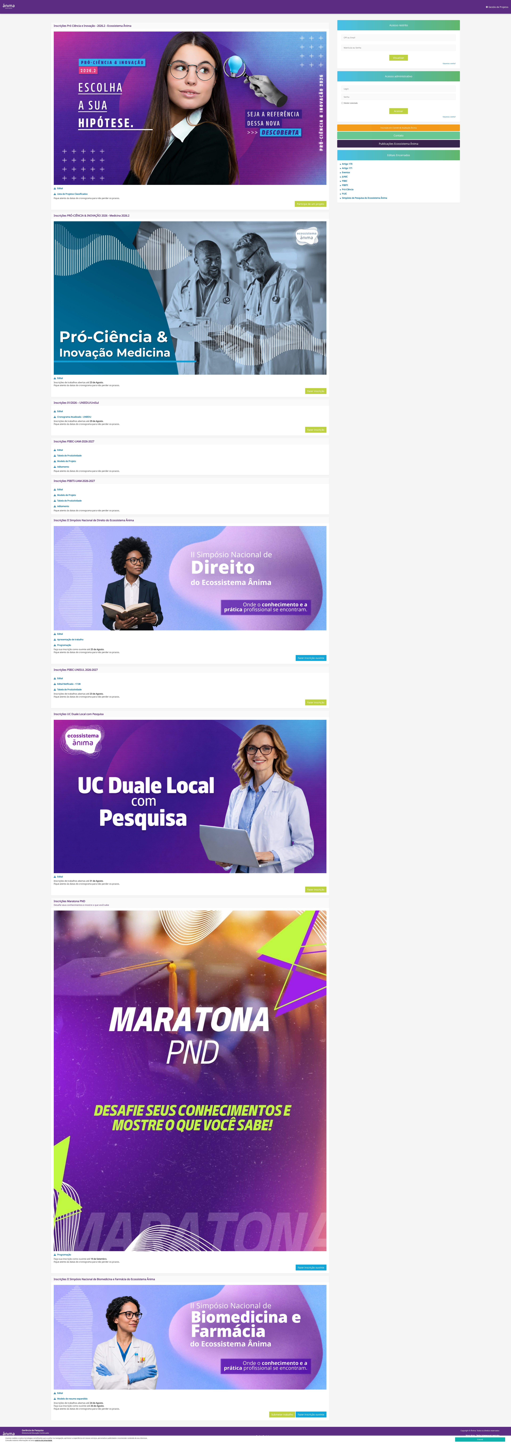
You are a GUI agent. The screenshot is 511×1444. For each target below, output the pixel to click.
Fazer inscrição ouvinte (311, 658)
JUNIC (345, 176)
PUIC (344, 193)
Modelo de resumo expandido (72, 1398)
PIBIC (344, 180)
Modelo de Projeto (66, 461)
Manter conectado (351, 103)
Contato (398, 135)
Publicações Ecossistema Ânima (398, 144)
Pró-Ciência (347, 189)
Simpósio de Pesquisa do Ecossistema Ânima (364, 197)
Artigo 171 (347, 168)
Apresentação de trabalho (70, 639)
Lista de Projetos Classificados (72, 193)
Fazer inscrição (315, 391)
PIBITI (345, 185)
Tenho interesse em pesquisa (487, 1435)
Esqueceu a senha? (449, 63)
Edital (60, 188)
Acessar (398, 111)
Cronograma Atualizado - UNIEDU (74, 416)
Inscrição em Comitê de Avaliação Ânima (398, 127)
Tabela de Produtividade (69, 455)
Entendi (480, 1439)
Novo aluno (470, 1435)
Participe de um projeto (310, 203)
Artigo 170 (347, 163)
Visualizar (398, 57)
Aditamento (63, 466)
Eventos (346, 172)
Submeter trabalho (282, 1414)
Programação (64, 645)
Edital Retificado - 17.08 (69, 683)
